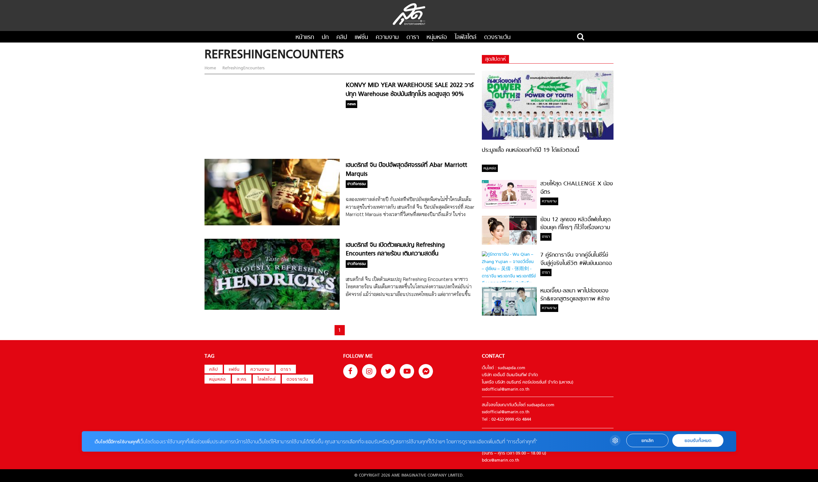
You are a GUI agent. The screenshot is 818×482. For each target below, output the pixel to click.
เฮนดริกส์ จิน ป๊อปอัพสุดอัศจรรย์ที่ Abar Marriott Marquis (406, 170)
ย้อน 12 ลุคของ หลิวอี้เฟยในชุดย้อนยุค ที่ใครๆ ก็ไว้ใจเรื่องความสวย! (575, 227)
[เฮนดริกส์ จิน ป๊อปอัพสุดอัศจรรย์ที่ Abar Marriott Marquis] (272, 224)
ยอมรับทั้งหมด (697, 440)
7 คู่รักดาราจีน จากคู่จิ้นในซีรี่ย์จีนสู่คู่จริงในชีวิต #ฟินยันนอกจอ (576, 259)
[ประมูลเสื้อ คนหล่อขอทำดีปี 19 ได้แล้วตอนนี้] (548, 138)
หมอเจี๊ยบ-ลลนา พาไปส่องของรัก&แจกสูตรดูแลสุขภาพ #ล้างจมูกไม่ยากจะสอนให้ (575, 299)
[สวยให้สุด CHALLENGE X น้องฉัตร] (509, 207)
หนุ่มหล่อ (437, 37)
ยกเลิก (647, 440)
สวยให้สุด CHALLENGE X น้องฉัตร (576, 188)
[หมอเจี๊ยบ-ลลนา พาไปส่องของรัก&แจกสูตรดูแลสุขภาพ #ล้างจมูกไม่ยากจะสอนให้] (509, 314)
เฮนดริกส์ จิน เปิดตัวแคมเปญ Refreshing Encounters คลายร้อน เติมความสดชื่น (395, 250)
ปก (325, 37)
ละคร (242, 379)
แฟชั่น (361, 37)
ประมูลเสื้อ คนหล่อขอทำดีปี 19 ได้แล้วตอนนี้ (530, 150)
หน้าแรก (305, 37)
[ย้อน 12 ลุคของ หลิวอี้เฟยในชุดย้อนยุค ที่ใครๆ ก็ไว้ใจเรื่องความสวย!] (509, 243)
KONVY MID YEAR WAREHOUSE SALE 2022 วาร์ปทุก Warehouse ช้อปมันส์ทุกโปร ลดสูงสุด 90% (410, 90)
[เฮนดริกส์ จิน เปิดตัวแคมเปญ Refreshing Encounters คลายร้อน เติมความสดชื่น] (272, 308)
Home (210, 68)
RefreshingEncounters (243, 68)
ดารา (412, 37)
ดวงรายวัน (497, 37)
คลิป (341, 37)
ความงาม (387, 37)
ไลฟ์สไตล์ (465, 37)
